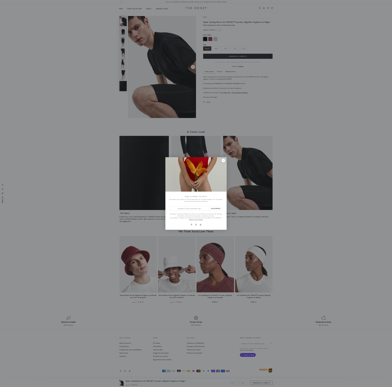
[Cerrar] (223, 160)
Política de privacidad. (196, 220)
